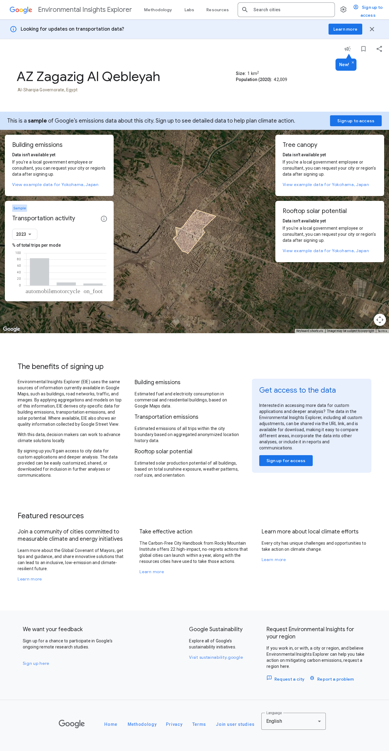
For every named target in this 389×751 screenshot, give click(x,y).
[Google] (72, 724)
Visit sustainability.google (216, 657)
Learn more (30, 579)
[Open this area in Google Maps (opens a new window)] (12, 329)
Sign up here (36, 663)
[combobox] (291, 10)
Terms (382, 331)
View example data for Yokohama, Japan (55, 184)
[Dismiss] (353, 63)
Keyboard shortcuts (309, 331)
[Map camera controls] (380, 320)
